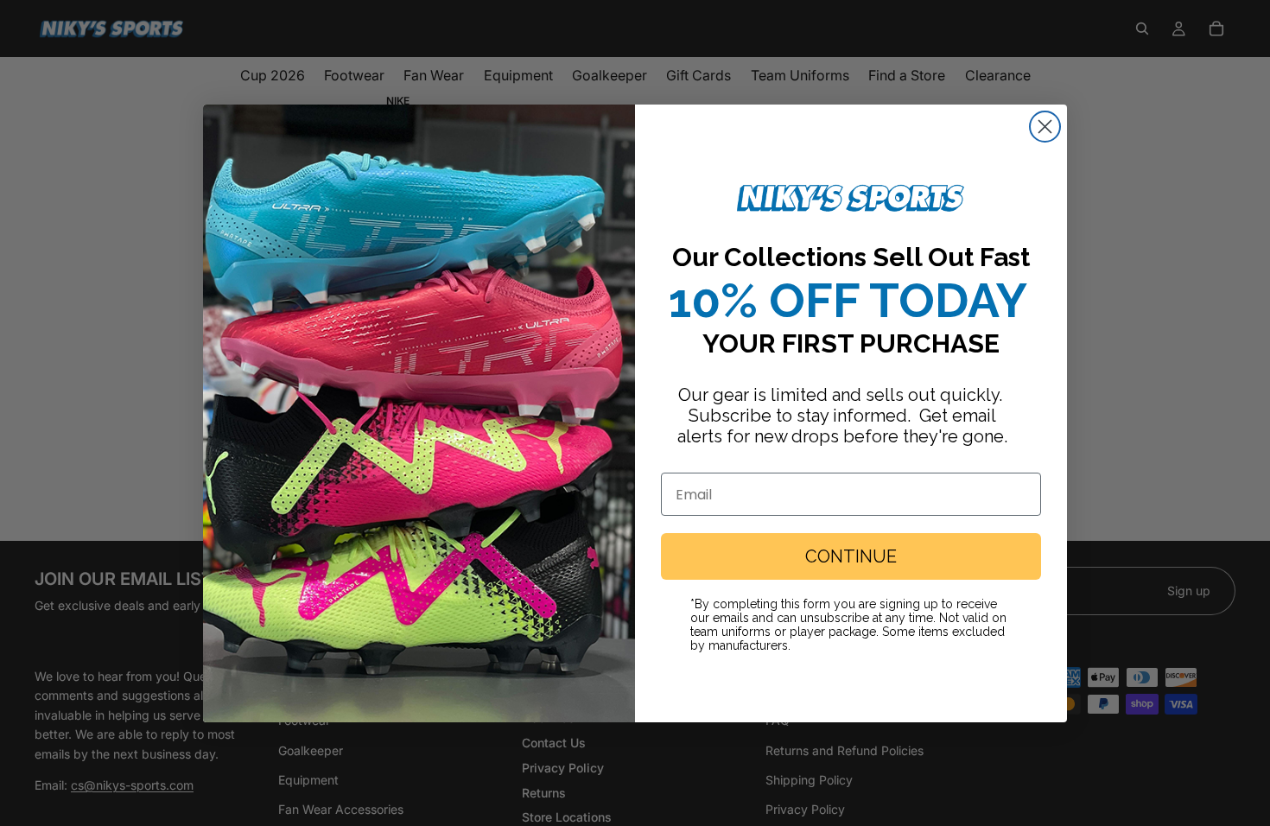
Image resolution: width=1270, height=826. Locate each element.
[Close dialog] (1045, 126)
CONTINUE (851, 556)
